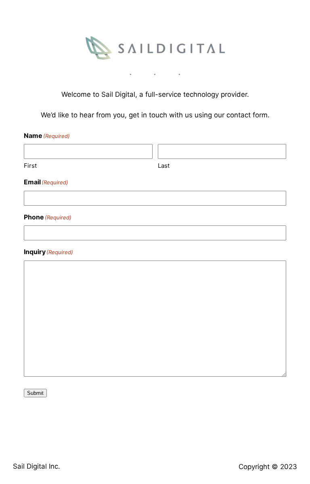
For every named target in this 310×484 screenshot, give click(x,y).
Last (164, 165)
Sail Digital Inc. (36, 466)
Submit (35, 393)
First (30, 165)
